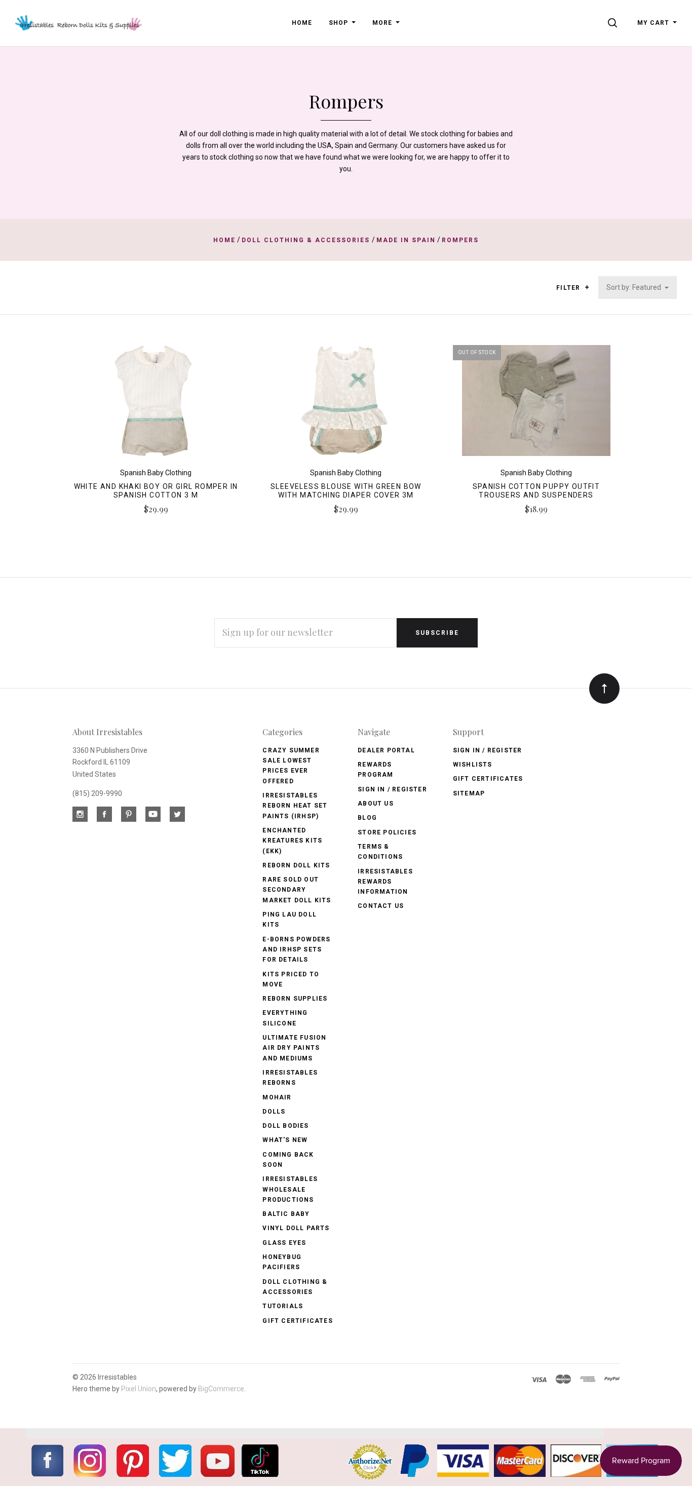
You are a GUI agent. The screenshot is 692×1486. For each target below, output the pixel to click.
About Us (376, 803)
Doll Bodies (285, 1125)
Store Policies (387, 832)
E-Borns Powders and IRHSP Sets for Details (296, 950)
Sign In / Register (392, 789)
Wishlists (472, 764)
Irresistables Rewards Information (385, 882)
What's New (284, 1140)
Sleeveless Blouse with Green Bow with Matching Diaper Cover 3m (346, 490)
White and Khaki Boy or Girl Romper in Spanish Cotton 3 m (156, 490)
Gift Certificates (297, 1320)
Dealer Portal (386, 750)
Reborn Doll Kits (296, 865)
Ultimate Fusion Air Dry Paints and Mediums (294, 1048)
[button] (587, 287)
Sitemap (469, 793)
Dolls (273, 1111)
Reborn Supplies (294, 998)
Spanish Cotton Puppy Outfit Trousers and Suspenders (536, 490)
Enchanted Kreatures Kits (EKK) (292, 841)
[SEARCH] (614, 22)
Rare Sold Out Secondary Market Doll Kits (296, 890)
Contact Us (381, 905)
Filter (569, 287)
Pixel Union (138, 1389)
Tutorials (282, 1306)
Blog (367, 817)
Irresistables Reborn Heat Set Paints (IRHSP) (294, 806)
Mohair (276, 1097)
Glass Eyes (284, 1242)
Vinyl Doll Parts (295, 1228)
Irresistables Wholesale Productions (290, 1189)
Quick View (156, 404)
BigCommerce (221, 1389)
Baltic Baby (286, 1213)
